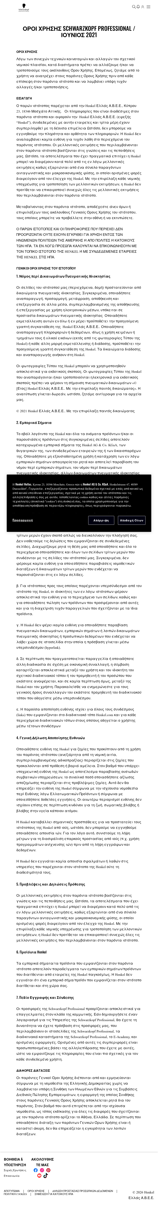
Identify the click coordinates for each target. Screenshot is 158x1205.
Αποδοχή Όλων (131, 520)
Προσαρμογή (23, 520)
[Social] (35, 1170)
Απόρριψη (101, 520)
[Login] (143, 6)
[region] (79, 503)
